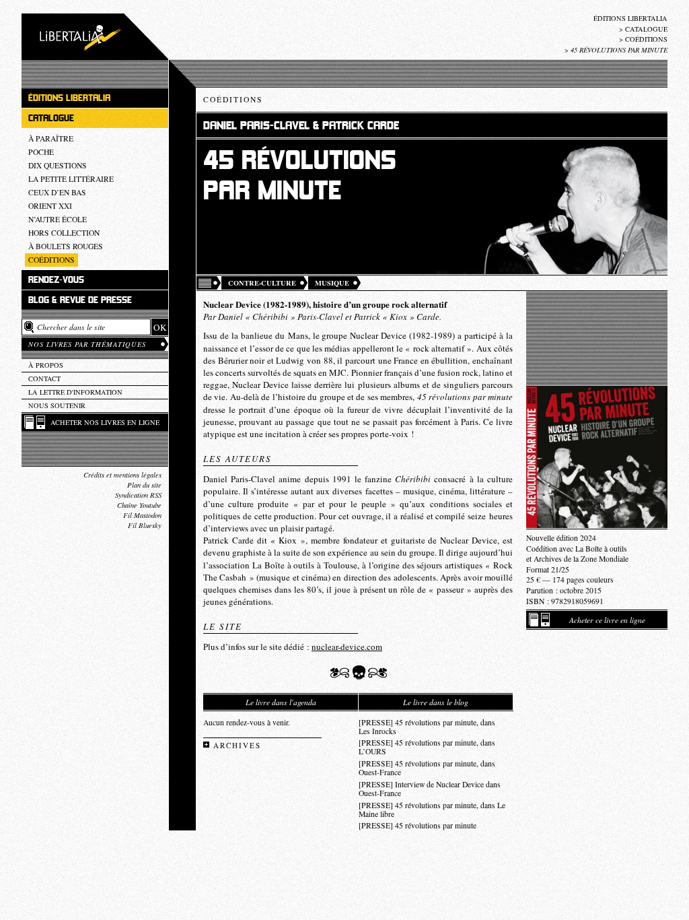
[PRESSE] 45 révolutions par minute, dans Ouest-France (427, 767)
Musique (332, 282)
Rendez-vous (56, 280)
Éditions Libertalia (630, 18)
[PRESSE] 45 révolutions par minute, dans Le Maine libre (432, 809)
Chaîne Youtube (139, 505)
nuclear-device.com (347, 646)
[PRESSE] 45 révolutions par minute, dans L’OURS (427, 746)
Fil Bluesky (144, 525)
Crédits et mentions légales (122, 475)
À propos (45, 365)
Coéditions (646, 39)
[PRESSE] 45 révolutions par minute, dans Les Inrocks (427, 726)
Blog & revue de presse (80, 300)
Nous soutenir (56, 405)
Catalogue (646, 29)
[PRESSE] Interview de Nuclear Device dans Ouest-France (430, 788)
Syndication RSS (138, 495)
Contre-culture (262, 282)
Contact (44, 378)
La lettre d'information (75, 392)
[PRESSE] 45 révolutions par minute (417, 825)
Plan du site (144, 485)
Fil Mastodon (142, 515)
